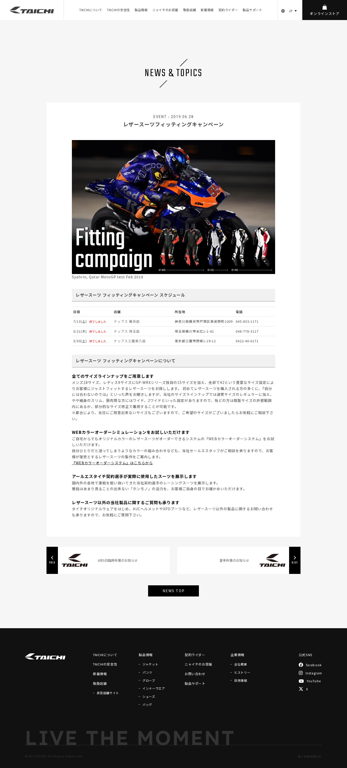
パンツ (147, 672)
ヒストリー (242, 672)
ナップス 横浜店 (127, 321)
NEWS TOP (174, 590)
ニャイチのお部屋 (165, 10)
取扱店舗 (189, 10)
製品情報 (141, 10)
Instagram (314, 673)
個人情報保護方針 (310, 756)
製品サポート (252, 10)
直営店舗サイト (108, 692)
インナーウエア (154, 688)
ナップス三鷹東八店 (130, 340)
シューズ (149, 696)
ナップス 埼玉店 (127, 331)
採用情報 (240, 680)
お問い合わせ (195, 673)
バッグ (147, 704)
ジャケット (150, 664)
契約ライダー (228, 10)
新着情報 (207, 10)
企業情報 (237, 654)
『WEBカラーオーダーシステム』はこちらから (112, 462)
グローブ (149, 680)
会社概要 (240, 664)
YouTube (314, 681)
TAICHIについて (90, 10)
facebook (314, 665)
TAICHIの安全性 (118, 10)
